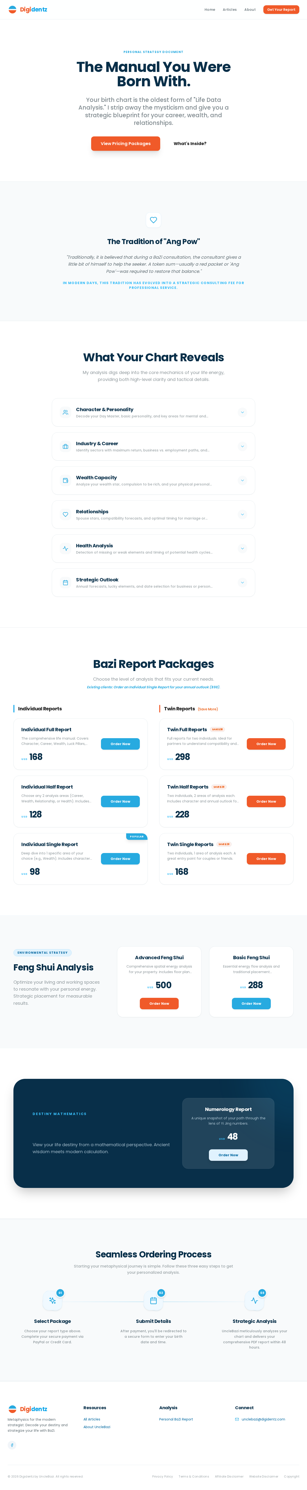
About (250, 9)
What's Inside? (190, 143)
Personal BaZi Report (176, 1419)
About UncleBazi (96, 1427)
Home (210, 9)
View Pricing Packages (126, 143)
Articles (230, 9)
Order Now (120, 744)
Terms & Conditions (194, 1476)
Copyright (291, 1476)
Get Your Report (281, 9)
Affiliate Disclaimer (229, 1476)
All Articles (91, 1419)
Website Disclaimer (263, 1476)
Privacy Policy (162, 1476)
